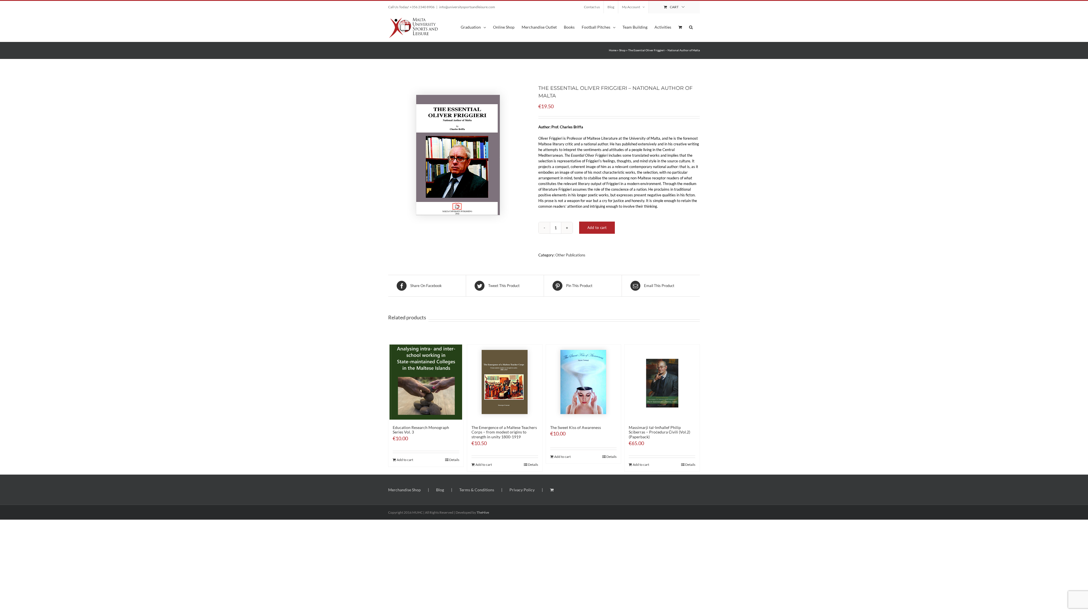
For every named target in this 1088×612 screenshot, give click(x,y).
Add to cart (597, 227)
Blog (440, 489)
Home (613, 50)
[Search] (691, 27)
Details (454, 460)
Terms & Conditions (476, 489)
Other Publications (570, 255)
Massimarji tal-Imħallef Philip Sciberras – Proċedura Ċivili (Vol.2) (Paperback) (659, 432)
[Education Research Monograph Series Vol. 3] (426, 382)
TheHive (483, 512)
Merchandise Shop (404, 489)
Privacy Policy (522, 489)
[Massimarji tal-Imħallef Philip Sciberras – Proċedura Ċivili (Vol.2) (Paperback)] (662, 382)
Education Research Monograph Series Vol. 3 (421, 430)
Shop (622, 50)
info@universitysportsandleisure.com (467, 7)
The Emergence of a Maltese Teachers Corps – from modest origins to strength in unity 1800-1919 (504, 432)
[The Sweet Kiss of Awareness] (583, 382)
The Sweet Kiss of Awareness (575, 427)
